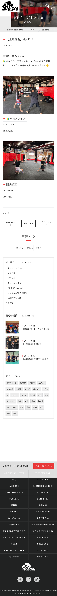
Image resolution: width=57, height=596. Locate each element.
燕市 (33, 401)
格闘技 (40, 401)
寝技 (8, 413)
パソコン (36, 389)
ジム (46, 395)
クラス (45, 389)
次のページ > (46, 223)
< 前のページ (10, 223)
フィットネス (12, 407)
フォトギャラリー (15, 283)
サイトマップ (43, 556)
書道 (41, 407)
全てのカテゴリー (15, 268)
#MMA (30, 247)
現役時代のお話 (14, 297)
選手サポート (12, 383)
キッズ (24, 395)
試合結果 (10, 389)
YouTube (41, 383)
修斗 (28, 407)
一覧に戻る (28, 223)
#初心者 (19, 247)
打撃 (20, 401)
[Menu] (53, 6)
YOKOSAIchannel (15, 288)
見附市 (32, 383)
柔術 (26, 401)
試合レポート (13, 278)
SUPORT (23, 383)
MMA (35, 407)
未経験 (19, 389)
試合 (15, 413)
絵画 (21, 407)
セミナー (15, 395)
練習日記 (6, 213)
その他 (10, 302)
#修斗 (39, 247)
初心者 (32, 395)
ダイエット (11, 401)
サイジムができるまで (17, 292)
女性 (40, 395)
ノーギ (27, 389)
